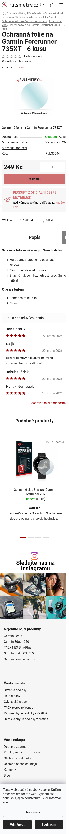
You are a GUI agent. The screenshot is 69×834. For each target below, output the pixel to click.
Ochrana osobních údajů (20, 764)
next (65, 459)
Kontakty (10, 770)
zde (5, 802)
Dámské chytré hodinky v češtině (26, 719)
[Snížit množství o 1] (43, 167)
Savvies (19, 67)
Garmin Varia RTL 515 (19, 653)
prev (4, 459)
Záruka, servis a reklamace (22, 752)
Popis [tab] (34, 237)
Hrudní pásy (12, 696)
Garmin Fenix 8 (14, 636)
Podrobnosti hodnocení (17, 61)
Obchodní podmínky (17, 758)
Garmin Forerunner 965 (19, 659)
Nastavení (33, 812)
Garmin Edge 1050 (16, 642)
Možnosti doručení (14, 148)
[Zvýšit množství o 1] (62, 167)
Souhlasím (49, 824)
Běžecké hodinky (15, 690)
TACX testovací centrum (20, 707)
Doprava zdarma (15, 746)
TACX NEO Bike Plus (17, 647)
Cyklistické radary (16, 701)
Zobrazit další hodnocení (48, 403)
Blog (7, 775)
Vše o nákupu (14, 740)
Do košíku (34, 179)
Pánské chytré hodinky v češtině (25, 713)
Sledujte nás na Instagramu (35, 565)
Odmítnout (17, 824)
